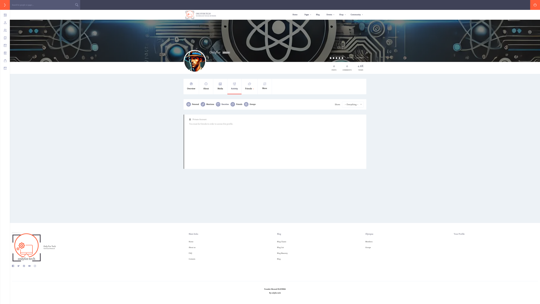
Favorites (225, 104)
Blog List (280, 247)
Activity (234, 88)
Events (329, 15)
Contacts (192, 259)
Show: (337, 104)
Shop (341, 15)
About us (192, 247)
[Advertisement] (273, 145)
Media (220, 88)
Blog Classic (281, 242)
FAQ (190, 253)
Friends (249, 88)
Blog (318, 15)
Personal (195, 104)
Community (356, 15)
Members (369, 242)
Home (294, 15)
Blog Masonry (282, 253)
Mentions (210, 104)
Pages (306, 15)
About (206, 88)
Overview (191, 88)
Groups (253, 104)
